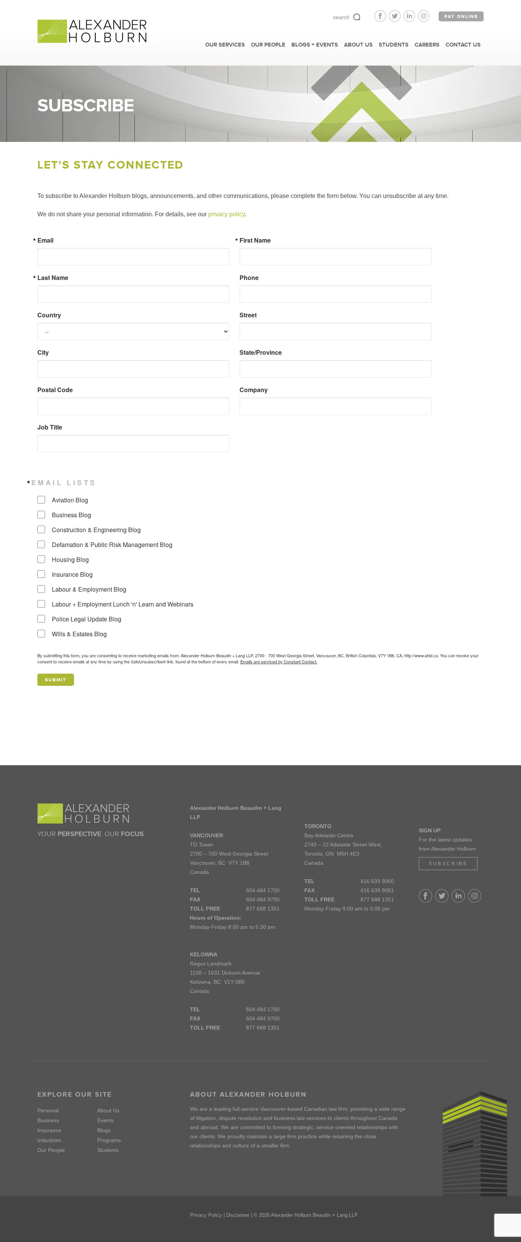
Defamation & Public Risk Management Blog (112, 544)
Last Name (52, 278)
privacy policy (226, 214)
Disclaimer (237, 1215)
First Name (255, 240)
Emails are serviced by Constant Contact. (278, 661)
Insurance (49, 1130)
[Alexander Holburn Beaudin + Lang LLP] (95, 31)
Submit (55, 679)
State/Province (261, 352)
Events (105, 1120)
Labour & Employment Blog (89, 589)
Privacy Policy (206, 1215)
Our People (51, 1150)
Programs (109, 1140)
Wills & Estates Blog (79, 633)
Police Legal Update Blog (86, 619)
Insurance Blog (72, 574)
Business (48, 1120)
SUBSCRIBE (448, 863)
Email (45, 240)
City (43, 352)
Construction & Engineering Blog (96, 529)
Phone (249, 278)
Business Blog (71, 514)
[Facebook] (382, 19)
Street (248, 315)
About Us (108, 1110)
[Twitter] (396, 19)
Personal (48, 1110)
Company (254, 390)
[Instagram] (423, 19)
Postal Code (55, 390)
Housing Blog (70, 559)
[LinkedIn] (411, 19)
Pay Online (461, 16)
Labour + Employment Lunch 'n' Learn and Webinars (122, 604)
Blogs (104, 1130)
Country (49, 315)
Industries (49, 1140)
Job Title (49, 427)
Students (108, 1150)
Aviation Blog (70, 500)
